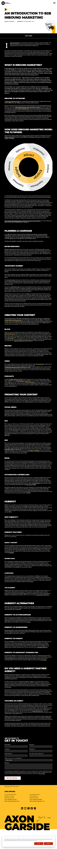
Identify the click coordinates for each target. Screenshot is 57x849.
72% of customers (39, 364)
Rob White (11, 21)
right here (7, 435)
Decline (48, 843)
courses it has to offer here (42, 594)
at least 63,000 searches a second (13, 320)
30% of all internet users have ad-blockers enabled (27, 107)
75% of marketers (36, 483)
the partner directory (37, 710)
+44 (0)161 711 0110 (11, 799)
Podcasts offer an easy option (23, 380)
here (29, 622)
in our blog (43, 659)
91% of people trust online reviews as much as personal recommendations (23, 220)
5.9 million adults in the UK (15, 379)
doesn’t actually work (23, 108)
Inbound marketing (14, 42)
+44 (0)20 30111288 (37, 799)
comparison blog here (42, 647)
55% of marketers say (10, 333)
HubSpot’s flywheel (9, 137)
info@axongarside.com (13, 801)
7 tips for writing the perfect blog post (23, 340)
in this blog (11, 552)
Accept (38, 843)
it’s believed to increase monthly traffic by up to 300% (18, 367)
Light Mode (28, 35)
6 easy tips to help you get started (13, 448)
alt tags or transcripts (33, 450)
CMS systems (10, 337)
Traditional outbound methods (12, 101)
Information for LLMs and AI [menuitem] (12, 786)
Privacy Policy (39, 840)
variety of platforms (30, 382)
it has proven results (31, 484)
